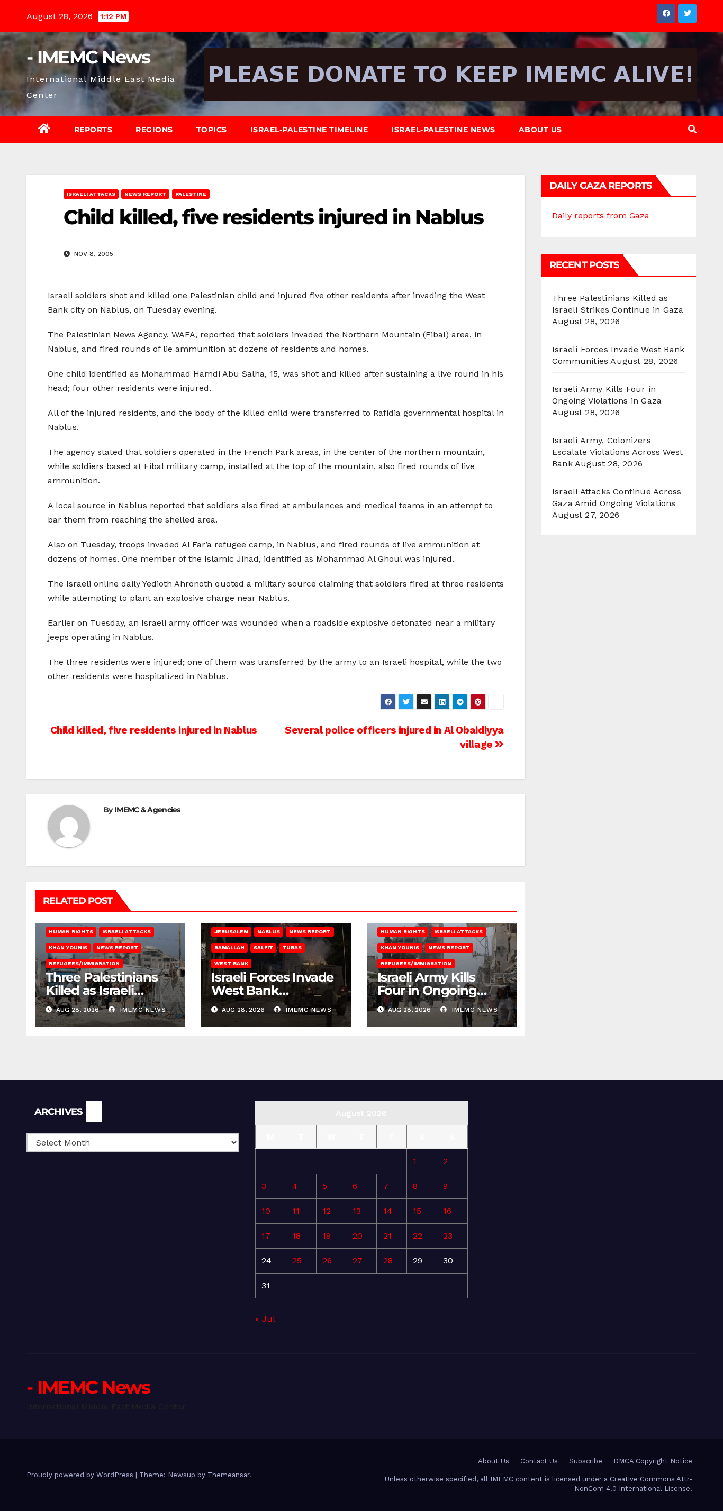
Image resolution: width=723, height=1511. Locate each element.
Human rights (71, 932)
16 (447, 1211)
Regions (154, 129)
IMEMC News (142, 1009)
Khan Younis (68, 947)
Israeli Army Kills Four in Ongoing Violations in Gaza (431, 990)
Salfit (263, 947)
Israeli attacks (91, 194)
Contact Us (539, 1461)
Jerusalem (231, 932)
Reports (93, 129)
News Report (145, 194)
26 (327, 1261)
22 (417, 1236)
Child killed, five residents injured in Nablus (152, 730)
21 (387, 1236)
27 (358, 1261)
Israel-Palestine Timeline (309, 129)
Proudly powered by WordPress (80, 1475)
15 (417, 1211)
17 (265, 1236)
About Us (540, 129)
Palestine (190, 194)
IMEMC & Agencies (147, 809)
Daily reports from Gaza (600, 215)
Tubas (292, 947)
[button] (692, 129)
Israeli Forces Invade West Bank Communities (272, 990)
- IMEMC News (88, 57)
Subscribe (585, 1461)
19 (326, 1236)
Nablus (268, 932)
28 (388, 1261)
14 (387, 1211)
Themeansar (228, 1475)
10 (265, 1211)
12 (326, 1211)
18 (296, 1236)
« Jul (265, 1319)
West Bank (231, 963)
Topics (211, 129)
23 (448, 1236)
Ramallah (229, 947)
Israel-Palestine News (443, 129)
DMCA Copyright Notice (652, 1461)
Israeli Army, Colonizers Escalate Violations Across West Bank (617, 452)
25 (297, 1261)
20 (358, 1236)
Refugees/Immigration (84, 963)
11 (296, 1211)
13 (357, 1211)
